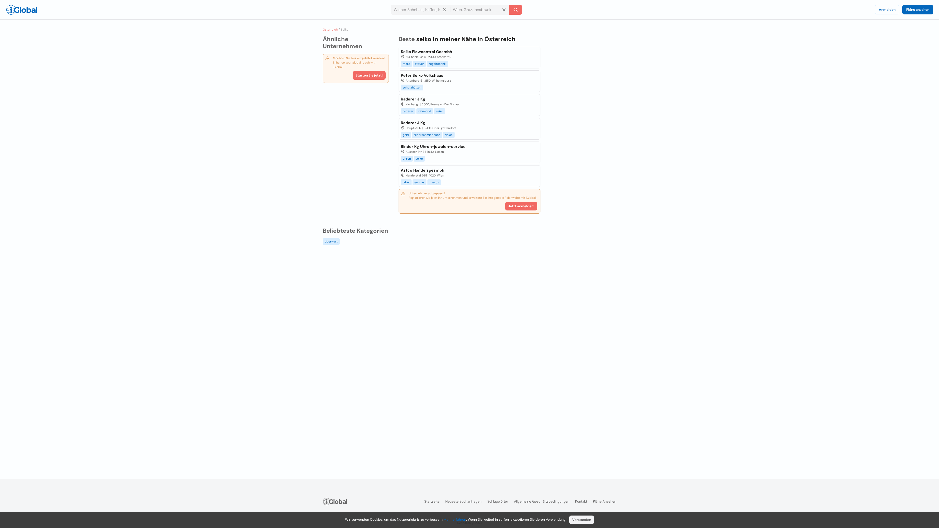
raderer (408, 111)
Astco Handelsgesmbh (422, 170)
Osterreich (330, 30)
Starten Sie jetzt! (369, 75)
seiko (439, 111)
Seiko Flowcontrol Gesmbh (426, 51)
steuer (419, 64)
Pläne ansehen (917, 9)
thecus (434, 182)
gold (406, 135)
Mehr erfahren (455, 519)
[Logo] (22, 10)
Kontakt (581, 501)
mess (406, 64)
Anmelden (887, 9)
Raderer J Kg (413, 99)
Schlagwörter (497, 501)
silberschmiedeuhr (427, 135)
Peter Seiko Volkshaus (422, 75)
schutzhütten (412, 87)
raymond (424, 111)
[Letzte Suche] (515, 10)
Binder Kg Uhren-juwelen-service (433, 146)
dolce (449, 135)
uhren (407, 159)
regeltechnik (437, 64)
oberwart (331, 241)
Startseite (431, 501)
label (406, 182)
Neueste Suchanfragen (463, 501)
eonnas (419, 182)
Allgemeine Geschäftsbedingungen (541, 501)
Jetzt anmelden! (521, 206)
